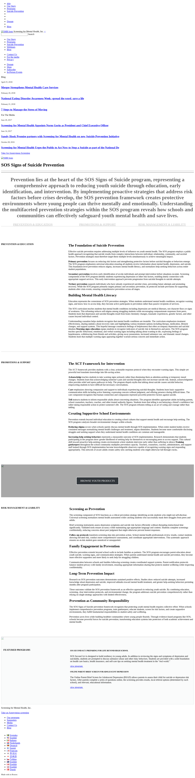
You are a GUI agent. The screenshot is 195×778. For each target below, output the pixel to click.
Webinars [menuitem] (11, 47)
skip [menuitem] (9, 3)
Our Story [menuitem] (11, 6)
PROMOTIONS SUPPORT (97, 224)
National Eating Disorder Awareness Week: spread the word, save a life (42, 98)
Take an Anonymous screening (15, 712)
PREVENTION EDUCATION (33, 224)
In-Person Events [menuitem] (14, 72)
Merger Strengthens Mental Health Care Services (29, 87)
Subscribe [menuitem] (11, 69)
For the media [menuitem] (13, 57)
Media (10, 722)
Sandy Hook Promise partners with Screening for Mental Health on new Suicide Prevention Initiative (60, 136)
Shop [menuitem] (9, 67)
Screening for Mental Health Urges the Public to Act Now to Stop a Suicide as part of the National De (60, 147)
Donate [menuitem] (10, 21)
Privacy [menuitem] (10, 59)
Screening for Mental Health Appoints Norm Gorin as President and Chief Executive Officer (54, 125)
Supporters (12, 720)
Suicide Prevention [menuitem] (15, 11)
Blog (9, 728)
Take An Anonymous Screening (15, 153)
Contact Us (12, 725)
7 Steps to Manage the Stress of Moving (24, 109)
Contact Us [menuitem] (12, 54)
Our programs (13, 717)
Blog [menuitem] (9, 26)
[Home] (7, 31)
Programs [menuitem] (11, 8)
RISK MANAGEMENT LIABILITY (162, 224)
